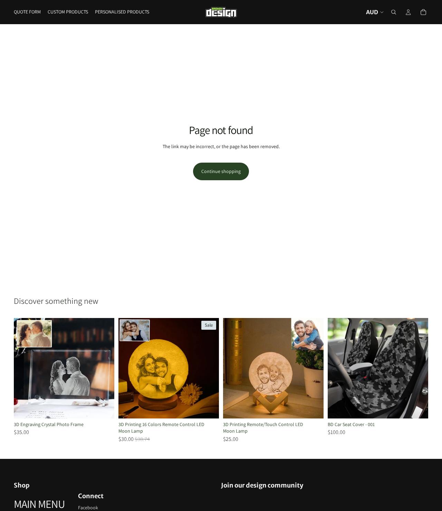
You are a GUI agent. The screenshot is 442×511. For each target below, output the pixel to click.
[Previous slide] (24, 368)
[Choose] (103, 408)
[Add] (417, 408)
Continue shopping (221, 171)
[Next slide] (104, 368)
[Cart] (423, 12)
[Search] (393, 12)
